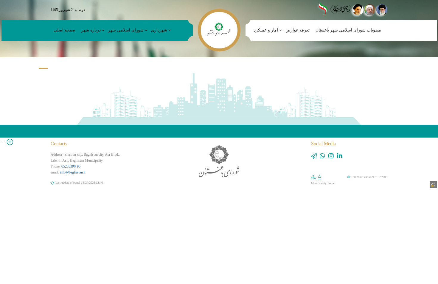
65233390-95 (70, 166)
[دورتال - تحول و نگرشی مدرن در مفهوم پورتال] (433, 184)
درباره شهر (91, 30)
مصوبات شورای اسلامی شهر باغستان (348, 30)
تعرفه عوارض (297, 30)
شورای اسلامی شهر (126, 30)
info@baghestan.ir (73, 172)
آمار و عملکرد (266, 30)
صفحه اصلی (64, 30)
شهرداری (159, 30)
